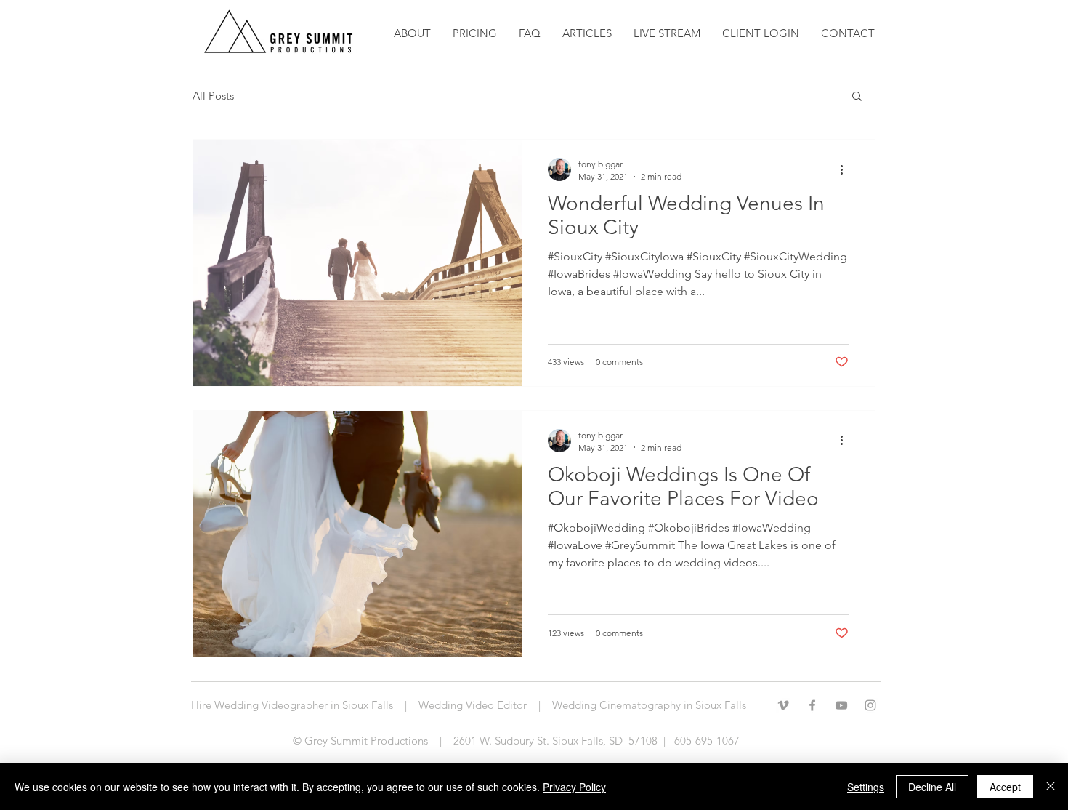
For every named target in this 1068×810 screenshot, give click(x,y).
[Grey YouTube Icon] (841, 705)
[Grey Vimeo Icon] (783, 705)
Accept (1005, 786)
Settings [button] (865, 786)
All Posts (213, 96)
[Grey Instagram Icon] (870, 705)
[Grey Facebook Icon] (812, 705)
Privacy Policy (574, 786)
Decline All (932, 786)
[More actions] (846, 169)
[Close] (1050, 786)
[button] (587, 33)
